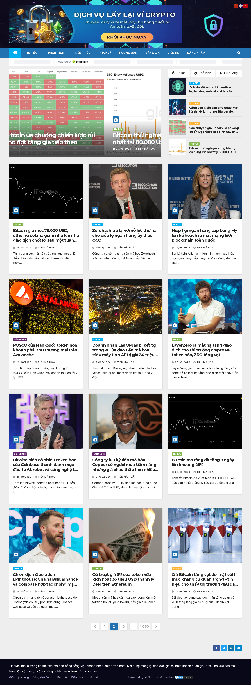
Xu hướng (230, 73)
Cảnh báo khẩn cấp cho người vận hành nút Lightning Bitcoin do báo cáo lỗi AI (78, 139)
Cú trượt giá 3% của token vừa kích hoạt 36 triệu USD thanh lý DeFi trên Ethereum (123, 579)
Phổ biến (204, 73)
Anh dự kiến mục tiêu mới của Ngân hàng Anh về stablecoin (211, 89)
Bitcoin (22, 129)
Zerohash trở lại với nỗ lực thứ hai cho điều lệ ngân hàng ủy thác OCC (124, 235)
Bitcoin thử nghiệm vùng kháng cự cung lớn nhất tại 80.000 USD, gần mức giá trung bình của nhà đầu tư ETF (212, 153)
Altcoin (97, 569)
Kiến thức (83, 52)
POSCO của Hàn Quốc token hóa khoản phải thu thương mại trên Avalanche (45, 350)
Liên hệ (173, 52)
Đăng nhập (196, 52)
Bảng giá (152, 52)
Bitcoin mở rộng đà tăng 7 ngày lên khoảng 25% (203, 462)
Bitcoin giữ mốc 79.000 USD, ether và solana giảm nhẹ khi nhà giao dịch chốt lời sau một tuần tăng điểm (46, 237)
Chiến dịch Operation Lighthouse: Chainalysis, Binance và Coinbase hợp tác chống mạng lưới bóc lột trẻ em (46, 582)
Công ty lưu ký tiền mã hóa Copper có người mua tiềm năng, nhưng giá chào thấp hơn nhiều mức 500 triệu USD (124, 467)
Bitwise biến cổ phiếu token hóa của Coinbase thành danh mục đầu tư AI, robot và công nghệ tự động (45, 467)
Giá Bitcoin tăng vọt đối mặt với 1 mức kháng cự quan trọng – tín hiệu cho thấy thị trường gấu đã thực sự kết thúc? (203, 582)
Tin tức (31, 52)
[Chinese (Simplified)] (236, 5)
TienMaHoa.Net (164, 677)
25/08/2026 (183, 362)
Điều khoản (78, 677)
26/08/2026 (24, 247)
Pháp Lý (105, 52)
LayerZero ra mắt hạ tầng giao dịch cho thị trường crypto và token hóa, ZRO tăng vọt (202, 350)
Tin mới (181, 73)
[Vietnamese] (245, 5)
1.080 (144, 626)
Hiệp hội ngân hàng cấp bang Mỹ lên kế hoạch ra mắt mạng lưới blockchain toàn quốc (204, 235)
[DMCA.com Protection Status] (184, 677)
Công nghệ (20, 339)
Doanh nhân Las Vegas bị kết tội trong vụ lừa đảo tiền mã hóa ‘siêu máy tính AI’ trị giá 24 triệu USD (124, 352)
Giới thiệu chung (19, 677)
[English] (241, 5)
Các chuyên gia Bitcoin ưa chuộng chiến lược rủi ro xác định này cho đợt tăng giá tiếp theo (214, 131)
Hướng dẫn (128, 52)
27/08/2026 (28, 148)
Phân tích (56, 52)
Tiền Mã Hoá (50, 148)
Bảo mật (62, 677)
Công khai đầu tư (43, 677)
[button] (238, 53)
